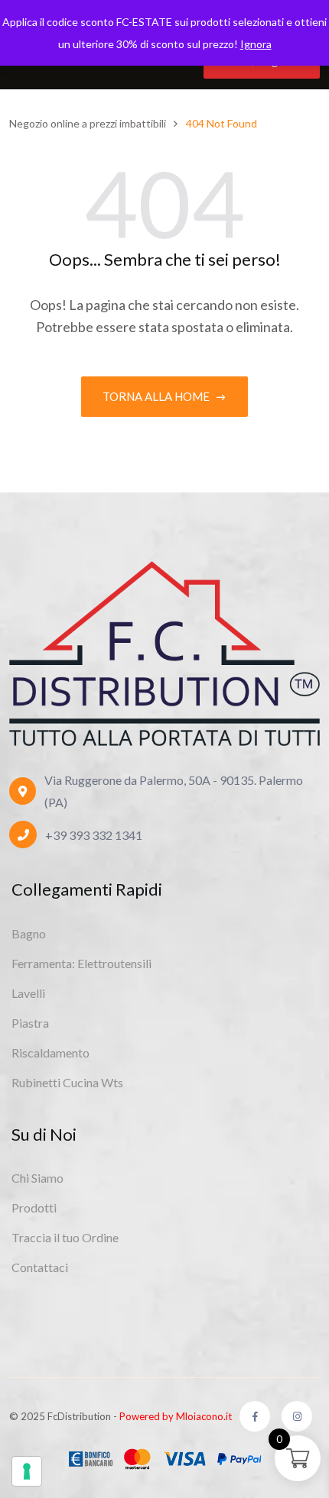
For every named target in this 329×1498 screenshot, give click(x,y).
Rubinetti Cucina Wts (67, 1082)
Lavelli (28, 993)
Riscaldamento (50, 1052)
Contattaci (39, 1267)
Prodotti (34, 1207)
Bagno (28, 933)
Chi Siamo (37, 1177)
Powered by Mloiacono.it (175, 1416)
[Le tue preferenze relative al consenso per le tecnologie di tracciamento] (26, 1471)
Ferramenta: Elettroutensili (81, 963)
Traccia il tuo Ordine (65, 1237)
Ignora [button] (256, 43)
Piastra (30, 1022)
